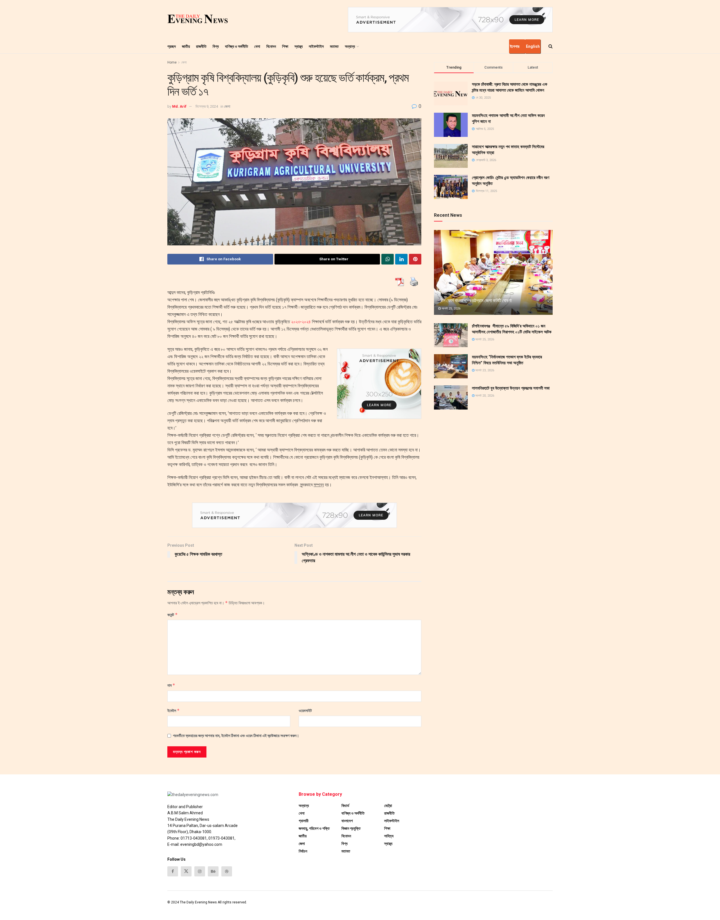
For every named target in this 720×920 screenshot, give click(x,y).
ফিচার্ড (345, 805)
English (533, 46)
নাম (171, 685)
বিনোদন (271, 46)
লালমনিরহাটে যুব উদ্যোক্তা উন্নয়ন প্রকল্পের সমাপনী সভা (511, 388)
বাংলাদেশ (347, 821)
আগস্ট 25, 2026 (450, 308)
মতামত (334, 46)
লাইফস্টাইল (316, 46)
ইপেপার (514, 46)
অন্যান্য (350, 46)
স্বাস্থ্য (298, 46)
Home (172, 62)
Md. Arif (179, 106)
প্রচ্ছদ (171, 46)
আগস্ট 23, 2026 (484, 370)
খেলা (257, 46)
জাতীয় (186, 46)
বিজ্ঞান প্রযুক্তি (351, 828)
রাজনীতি (201, 46)
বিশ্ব (216, 46)
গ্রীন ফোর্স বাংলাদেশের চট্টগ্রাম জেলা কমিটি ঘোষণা (474, 300)
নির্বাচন (303, 851)
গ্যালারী (304, 821)
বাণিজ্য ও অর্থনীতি (236, 46)
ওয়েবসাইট (305, 710)
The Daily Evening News (198, 902)
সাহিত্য (388, 836)
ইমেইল (173, 710)
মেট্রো (388, 805)
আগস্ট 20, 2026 (484, 395)
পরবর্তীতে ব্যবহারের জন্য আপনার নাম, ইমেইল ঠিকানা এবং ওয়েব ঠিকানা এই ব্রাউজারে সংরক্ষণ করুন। (236, 735)
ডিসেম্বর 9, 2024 (206, 106)
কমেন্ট (172, 614)
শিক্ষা (285, 46)
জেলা (183, 62)
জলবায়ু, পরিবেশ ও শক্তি (314, 828)
